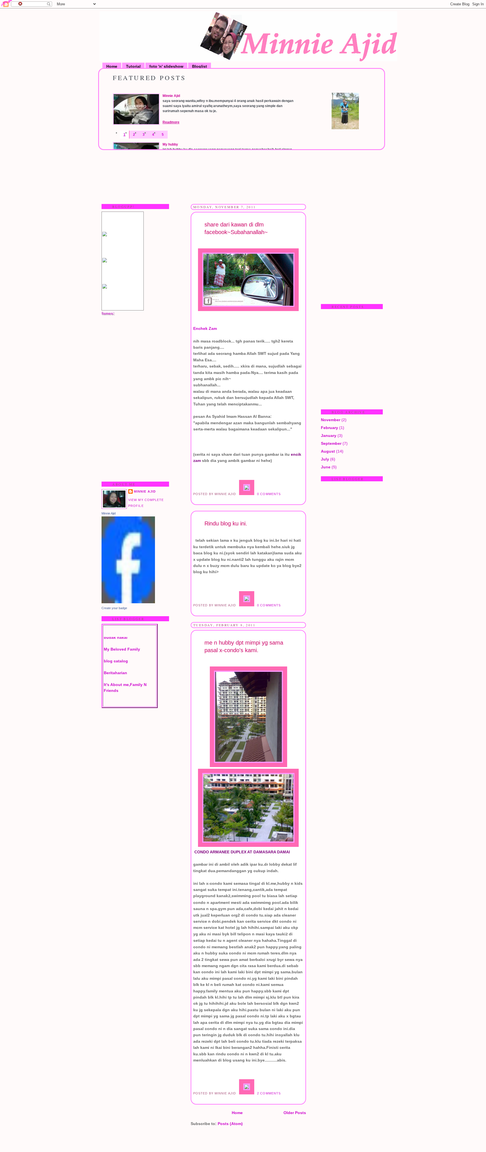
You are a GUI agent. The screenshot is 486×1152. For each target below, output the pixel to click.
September (331, 443)
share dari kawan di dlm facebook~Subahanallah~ (236, 228)
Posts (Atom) (230, 1123)
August (328, 451)
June (325, 467)
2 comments (269, 1093)
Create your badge (114, 608)
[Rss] (345, 128)
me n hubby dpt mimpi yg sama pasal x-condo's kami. (243, 646)
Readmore (171, 122)
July (325, 459)
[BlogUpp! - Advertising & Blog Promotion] (104, 235)
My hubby (170, 144)
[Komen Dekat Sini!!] (247, 494)
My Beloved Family (122, 638)
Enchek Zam (205, 328)
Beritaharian (115, 661)
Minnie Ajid (171, 96)
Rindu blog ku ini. (225, 523)
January (328, 435)
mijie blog (113, 691)
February (329, 427)
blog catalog (116, 649)
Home (237, 1112)
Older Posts (295, 1112)
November (330, 420)
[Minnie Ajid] (128, 602)
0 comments (269, 494)
